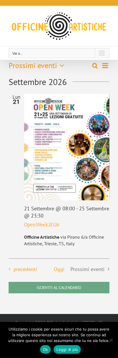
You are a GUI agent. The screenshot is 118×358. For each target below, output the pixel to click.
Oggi (59, 269)
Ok (45, 349)
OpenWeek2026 (42, 224)
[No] (111, 340)
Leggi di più (67, 349)
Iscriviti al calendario (59, 288)
